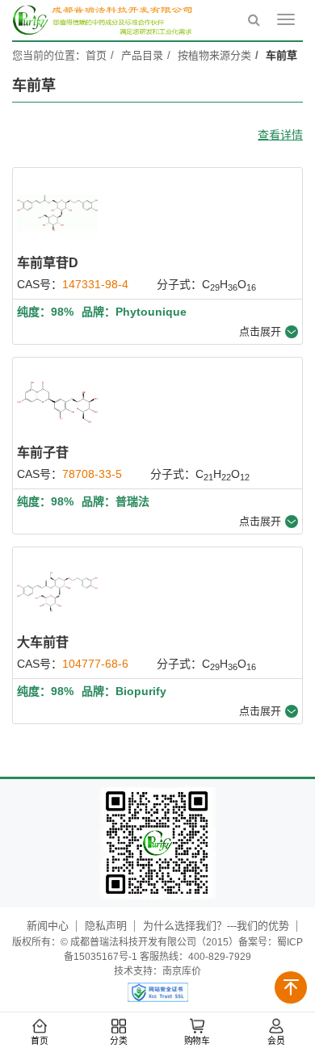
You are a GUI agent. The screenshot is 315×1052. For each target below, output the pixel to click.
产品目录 (142, 55)
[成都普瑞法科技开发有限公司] (104, 20)
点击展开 (260, 331)
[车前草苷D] (57, 212)
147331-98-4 (95, 284)
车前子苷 (43, 452)
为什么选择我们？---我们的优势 (216, 926)
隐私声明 (106, 926)
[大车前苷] (57, 591)
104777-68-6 (95, 663)
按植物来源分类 (214, 55)
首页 (39, 1041)
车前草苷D (47, 263)
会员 (275, 1041)
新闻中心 (48, 926)
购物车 (197, 1041)
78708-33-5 (92, 473)
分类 (118, 1041)
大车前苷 (43, 642)
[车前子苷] (57, 402)
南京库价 (181, 971)
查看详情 (280, 134)
